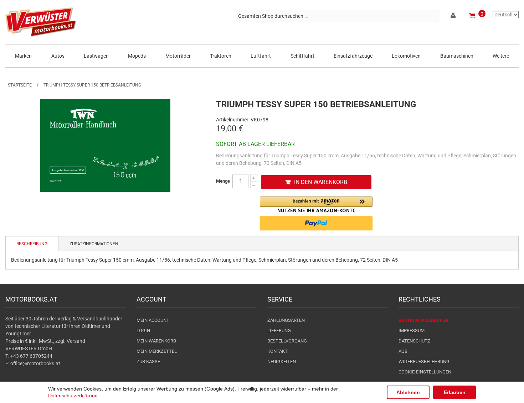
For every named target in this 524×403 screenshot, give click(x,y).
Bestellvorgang (287, 341)
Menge (223, 181)
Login (143, 330)
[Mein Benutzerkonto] (453, 17)
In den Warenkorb (320, 182)
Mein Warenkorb (156, 341)
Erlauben (455, 392)
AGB (403, 351)
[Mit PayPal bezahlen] (316, 223)
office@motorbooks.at (35, 363)
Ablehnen (408, 392)
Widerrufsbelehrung (424, 361)
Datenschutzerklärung (73, 395)
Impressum (412, 330)
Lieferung (279, 330)
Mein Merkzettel (157, 351)
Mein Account (153, 320)
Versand (76, 341)
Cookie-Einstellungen (425, 372)
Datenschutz (414, 341)
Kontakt (277, 351)
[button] (316, 205)
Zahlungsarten (286, 320)
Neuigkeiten (281, 361)
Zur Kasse (148, 361)
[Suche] (433, 16)
